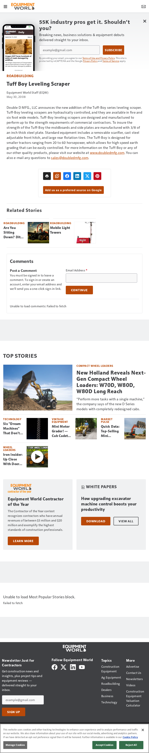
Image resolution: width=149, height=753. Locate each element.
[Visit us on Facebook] (54, 667)
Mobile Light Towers (60, 230)
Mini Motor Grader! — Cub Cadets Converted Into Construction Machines (62, 431)
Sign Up (13, 712)
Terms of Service (110, 60)
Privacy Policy (90, 60)
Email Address (76, 270)
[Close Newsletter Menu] (144, 21)
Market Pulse (107, 420)
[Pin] (97, 176)
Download (95, 521)
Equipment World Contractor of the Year (35, 501)
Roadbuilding (20, 75)
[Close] (143, 730)
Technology (12, 419)
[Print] (47, 176)
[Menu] (5, 6)
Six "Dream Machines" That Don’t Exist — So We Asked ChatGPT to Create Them (13, 429)
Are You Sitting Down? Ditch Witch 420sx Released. (13, 233)
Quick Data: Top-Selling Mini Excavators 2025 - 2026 (110, 431)
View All (126, 521)
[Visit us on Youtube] (82, 667)
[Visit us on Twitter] (64, 667)
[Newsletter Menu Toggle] (143, 6)
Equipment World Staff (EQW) (27, 92)
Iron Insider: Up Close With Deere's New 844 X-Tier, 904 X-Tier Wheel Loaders (13, 459)
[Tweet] (87, 176)
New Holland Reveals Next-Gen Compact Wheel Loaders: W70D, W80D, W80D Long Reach (111, 382)
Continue (79, 290)
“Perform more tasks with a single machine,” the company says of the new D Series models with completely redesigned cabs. (110, 404)
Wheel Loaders (9, 449)
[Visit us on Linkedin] (73, 667)
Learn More (23, 541)
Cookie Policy (130, 737)
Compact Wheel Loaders (94, 365)
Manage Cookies (15, 744)
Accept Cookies (104, 744)
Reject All (131, 744)
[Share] (67, 176)
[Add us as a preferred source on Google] (57, 176)
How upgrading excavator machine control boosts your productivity (109, 504)
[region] (74, 738)
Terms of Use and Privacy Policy (98, 58)
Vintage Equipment (60, 420)
